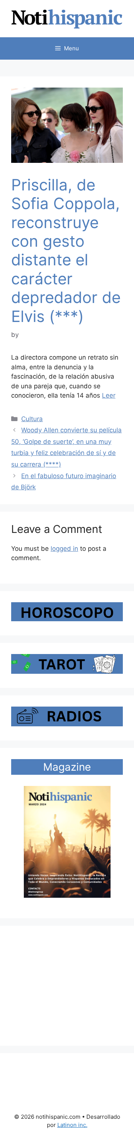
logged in (64, 548)
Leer (108, 395)
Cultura (32, 419)
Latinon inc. (72, 1124)
